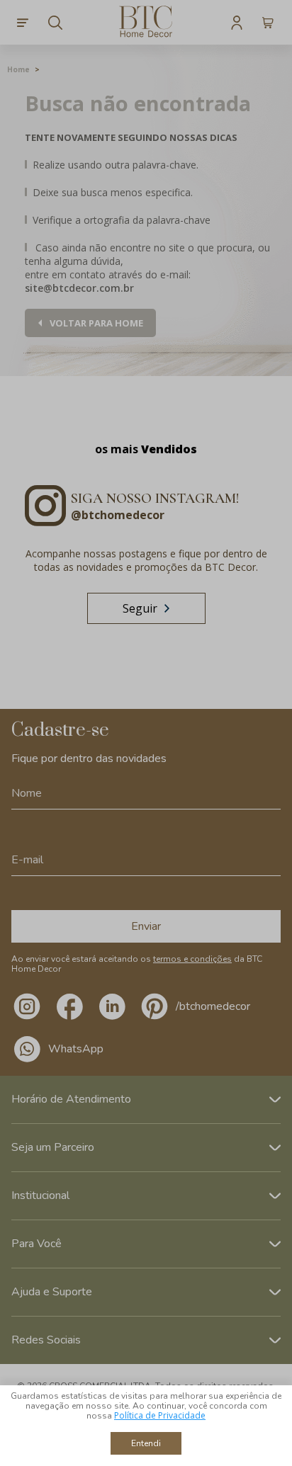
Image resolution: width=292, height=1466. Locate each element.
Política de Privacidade (160, 1415)
